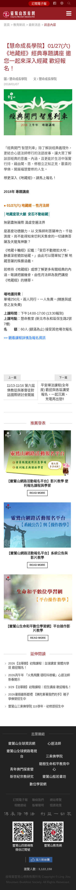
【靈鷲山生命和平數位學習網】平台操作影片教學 (38, 632)
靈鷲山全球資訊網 (21, 743)
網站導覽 (56, 799)
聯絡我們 (38, 799)
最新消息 (35, 24)
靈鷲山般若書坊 (54, 776)
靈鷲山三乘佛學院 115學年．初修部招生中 (36, 706)
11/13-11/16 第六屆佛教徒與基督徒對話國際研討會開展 (21, 390)
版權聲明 (38, 805)
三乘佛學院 (54, 756)
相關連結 (20, 805)
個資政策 (56, 805)
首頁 (7, 24)
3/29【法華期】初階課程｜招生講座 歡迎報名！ (39, 687)
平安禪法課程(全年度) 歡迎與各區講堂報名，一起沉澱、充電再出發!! (54, 392)
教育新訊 (19, 24)
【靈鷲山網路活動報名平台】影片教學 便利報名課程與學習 (37, 486)
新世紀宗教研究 (22, 776)
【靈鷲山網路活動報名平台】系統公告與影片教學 (37, 558)
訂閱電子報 (39, 3)
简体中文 (64, 5)
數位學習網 (38, 784)
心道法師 (54, 743)
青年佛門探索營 (22, 769)
